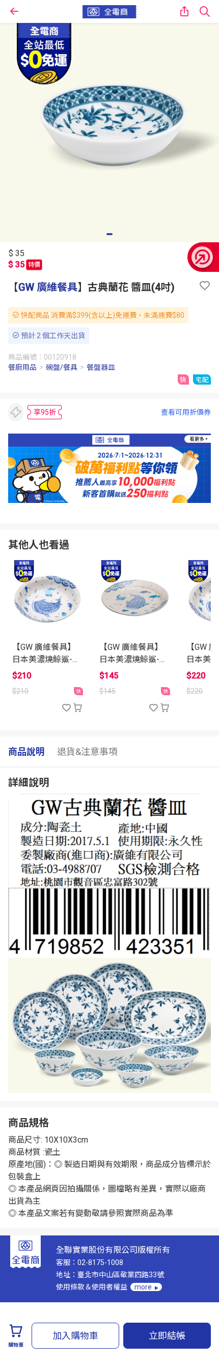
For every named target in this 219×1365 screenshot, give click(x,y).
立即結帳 (167, 1335)
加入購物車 (75, 1335)
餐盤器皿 (101, 367)
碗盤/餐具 (61, 367)
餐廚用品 (22, 367)
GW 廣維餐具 (47, 287)
